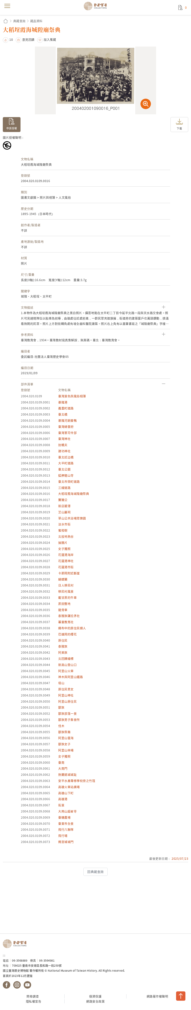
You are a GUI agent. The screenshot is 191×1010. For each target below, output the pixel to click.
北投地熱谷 (66, 536)
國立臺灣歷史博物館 (16, 943)
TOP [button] (180, 996)
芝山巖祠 (64, 512)
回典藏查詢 (95, 871)
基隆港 (63, 402)
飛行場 (63, 835)
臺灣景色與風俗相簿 (72, 396)
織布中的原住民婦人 (72, 628)
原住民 (63, 640)
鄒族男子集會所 (69, 719)
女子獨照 (64, 548)
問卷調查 (32, 996)
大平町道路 (66, 463)
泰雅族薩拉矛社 (69, 615)
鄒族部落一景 (67, 713)
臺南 (61, 762)
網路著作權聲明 (157, 996)
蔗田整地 (64, 603)
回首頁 (5, 21)
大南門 (63, 768)
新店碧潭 (64, 506)
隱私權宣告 (33, 1001)
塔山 (61, 683)
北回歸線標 (66, 658)
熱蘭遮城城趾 (67, 774)
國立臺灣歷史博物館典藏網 (96, 5)
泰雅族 (63, 646)
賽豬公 (63, 499)
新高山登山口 (67, 664)
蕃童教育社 (66, 622)
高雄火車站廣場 (69, 787)
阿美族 (63, 652)
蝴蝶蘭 (63, 579)
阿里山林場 (66, 750)
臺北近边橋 (66, 457)
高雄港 (63, 799)
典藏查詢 (19, 21)
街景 (61, 805)
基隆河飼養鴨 (67, 420)
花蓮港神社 (66, 561)
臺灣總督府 (66, 426)
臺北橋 (63, 414)
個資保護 (95, 996)
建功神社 (64, 451)
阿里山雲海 (66, 738)
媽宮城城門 (66, 841)
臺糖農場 (64, 817)
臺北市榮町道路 (69, 481)
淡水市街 (64, 524)
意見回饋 (28, 39)
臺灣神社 (64, 438)
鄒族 (61, 707)
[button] (8, 39)
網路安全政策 (95, 1001)
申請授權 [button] (11, 128)
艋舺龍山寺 (66, 475)
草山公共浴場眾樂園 (72, 518)
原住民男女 (66, 689)
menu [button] (7, 5)
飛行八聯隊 (66, 829)
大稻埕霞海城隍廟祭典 (73, 493)
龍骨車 (63, 609)
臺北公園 (64, 469)
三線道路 (64, 487)
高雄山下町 (66, 793)
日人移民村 (66, 585)
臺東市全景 (66, 823)
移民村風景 (66, 591)
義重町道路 (66, 408)
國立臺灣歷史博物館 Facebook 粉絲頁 (6, 985)
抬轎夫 (63, 445)
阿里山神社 (66, 695)
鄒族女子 (64, 744)
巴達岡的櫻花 (67, 634)
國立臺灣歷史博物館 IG (17, 985)
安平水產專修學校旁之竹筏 (76, 780)
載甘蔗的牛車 (67, 597)
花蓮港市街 (66, 567)
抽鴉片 (63, 542)
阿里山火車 (66, 671)
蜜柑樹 (63, 530)
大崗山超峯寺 (67, 811)
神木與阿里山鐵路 (70, 677)
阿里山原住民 (67, 701)
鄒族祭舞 (64, 732)
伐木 (61, 725)
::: (4, 955)
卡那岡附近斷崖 (69, 573)
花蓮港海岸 (66, 554)
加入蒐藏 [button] (50, 39)
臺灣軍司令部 (67, 432)
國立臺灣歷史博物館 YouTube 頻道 (27, 985)
